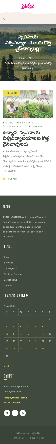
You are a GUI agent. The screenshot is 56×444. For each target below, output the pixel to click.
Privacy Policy (37, 437)
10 (7, 333)
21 (35, 341)
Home (22, 58)
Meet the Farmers (13, 274)
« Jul (6, 366)
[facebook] (15, 413)
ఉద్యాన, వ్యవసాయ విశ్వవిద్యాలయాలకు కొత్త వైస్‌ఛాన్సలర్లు (26, 138)
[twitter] (7, 413)
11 (14, 333)
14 (36, 333)
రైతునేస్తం (9, 123)
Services (8, 262)
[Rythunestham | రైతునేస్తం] (28, 5)
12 (21, 333)
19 (21, 341)
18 (14, 341)
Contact (8, 285)
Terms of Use (19, 437)
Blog (31, 58)
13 (28, 333)
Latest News (10, 279)
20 (28, 341)
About (7, 256)
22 (43, 341)
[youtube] (23, 413)
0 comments (26, 123)
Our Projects (10, 268)
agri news (38, 126)
